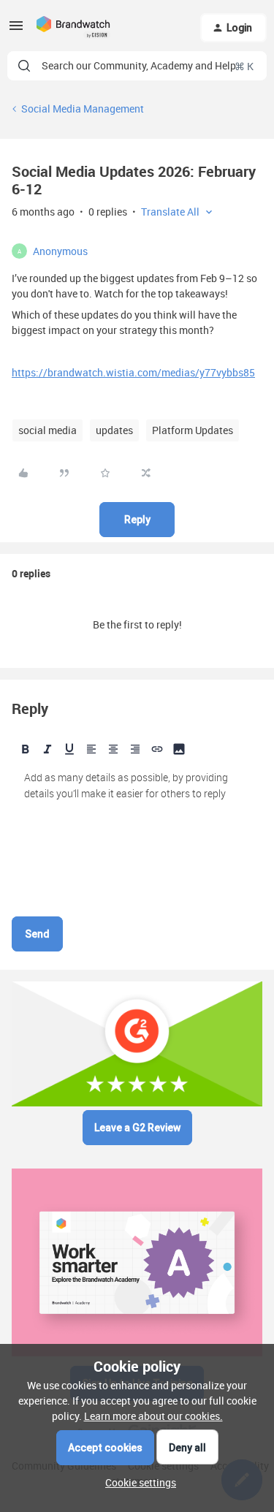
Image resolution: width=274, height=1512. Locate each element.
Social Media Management (82, 108)
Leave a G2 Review (137, 1127)
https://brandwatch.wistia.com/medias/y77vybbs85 (133, 372)
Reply (137, 519)
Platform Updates (192, 430)
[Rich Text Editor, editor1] (137, 837)
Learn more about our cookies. (153, 1416)
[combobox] (137, 65)
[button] (16, 30)
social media (47, 430)
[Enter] (24, 65)
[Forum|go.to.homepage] (73, 27)
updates (114, 430)
